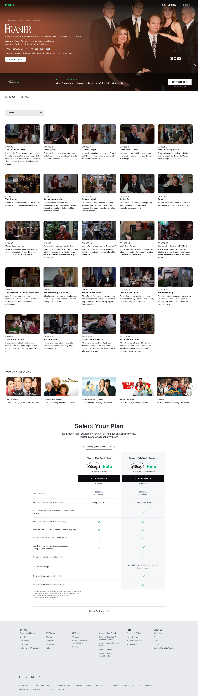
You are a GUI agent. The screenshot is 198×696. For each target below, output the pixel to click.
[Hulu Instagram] (40, 676)
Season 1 (12, 113)
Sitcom (24, 49)
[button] (10, 96)
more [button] (78, 36)
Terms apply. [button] (77, 591)
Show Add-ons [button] (96, 611)
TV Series (33, 49)
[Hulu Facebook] (22, 676)
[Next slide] (192, 386)
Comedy (16, 49)
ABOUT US (158, 630)
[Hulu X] (28, 676)
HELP (129, 630)
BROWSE (24, 630)
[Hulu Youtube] (35, 676)
